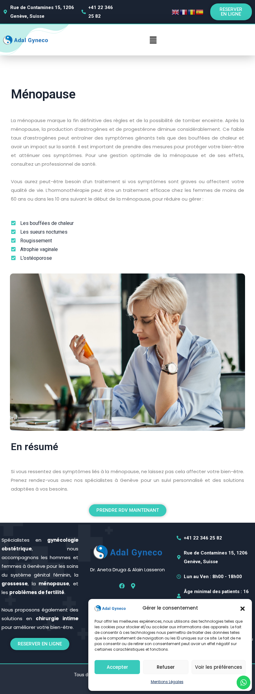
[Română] (192, 11)
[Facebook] (122, 586)
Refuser (166, 667)
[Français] (184, 11)
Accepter (117, 667)
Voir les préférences (218, 667)
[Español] (200, 11)
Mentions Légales (167, 681)
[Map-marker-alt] (133, 586)
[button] (242, 608)
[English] (176, 11)
